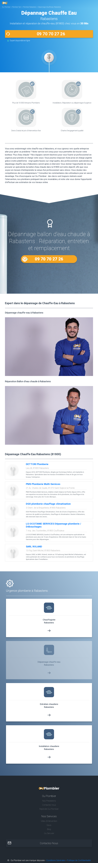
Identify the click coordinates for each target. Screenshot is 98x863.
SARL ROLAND (34, 546)
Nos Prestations (49, 801)
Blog (49, 829)
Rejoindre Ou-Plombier (49, 809)
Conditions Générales (55, 860)
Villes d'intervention (49, 821)
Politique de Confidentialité (79, 860)
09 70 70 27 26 (51, 33)
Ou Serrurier (49, 833)
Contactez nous (49, 805)
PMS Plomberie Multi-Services (43, 484)
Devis (49, 825)
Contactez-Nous (49, 843)
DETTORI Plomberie (37, 464)
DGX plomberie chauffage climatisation (48, 503)
